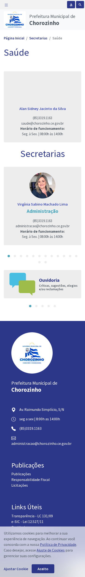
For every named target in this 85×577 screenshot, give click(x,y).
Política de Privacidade (58, 544)
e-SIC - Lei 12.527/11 (27, 521)
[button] (9, 256)
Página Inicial (14, 38)
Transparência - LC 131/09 (32, 516)
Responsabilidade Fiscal (30, 479)
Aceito (43, 568)
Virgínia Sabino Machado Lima (42, 204)
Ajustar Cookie (16, 568)
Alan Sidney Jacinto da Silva (42, 108)
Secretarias (38, 38)
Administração (42, 211)
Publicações (21, 474)
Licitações (19, 485)
